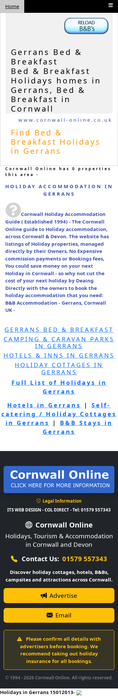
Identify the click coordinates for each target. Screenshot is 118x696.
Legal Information (62, 501)
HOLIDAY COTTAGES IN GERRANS (59, 368)
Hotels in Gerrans (44, 405)
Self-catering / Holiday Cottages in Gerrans (59, 414)
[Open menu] (110, 5)
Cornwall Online (63, 524)
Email (62, 615)
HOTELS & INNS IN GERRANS (59, 355)
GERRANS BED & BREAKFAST (59, 329)
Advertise (62, 595)
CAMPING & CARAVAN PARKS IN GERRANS (59, 342)
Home (12, 6)
